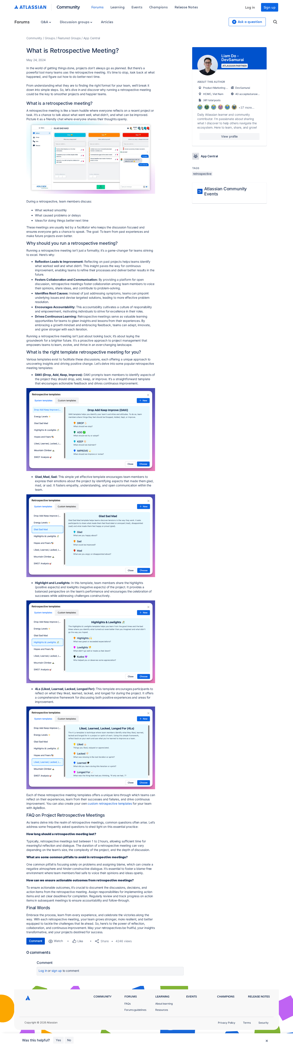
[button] (90, 157)
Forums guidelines (135, 1009)
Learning (117, 7)
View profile (229, 136)
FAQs (127, 1003)
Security (263, 1022)
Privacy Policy (226, 1022)
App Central (91, 38)
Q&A (45, 22)
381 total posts (212, 100)
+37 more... (246, 107)
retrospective (202, 174)
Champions (158, 7)
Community (68, 7)
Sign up (270, 7)
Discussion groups (75, 22)
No (69, 1040)
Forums (97, 7)
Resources (161, 1009)
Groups (50, 38)
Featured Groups (69, 38)
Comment (35, 941)
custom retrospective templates (110, 803)
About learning (164, 1003)
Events (136, 7)
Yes (58, 1040)
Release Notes (186, 7)
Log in (250, 7)
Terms (247, 1022)
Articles (107, 22)
